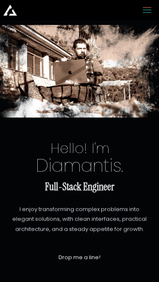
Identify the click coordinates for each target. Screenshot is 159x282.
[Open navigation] (147, 10)
